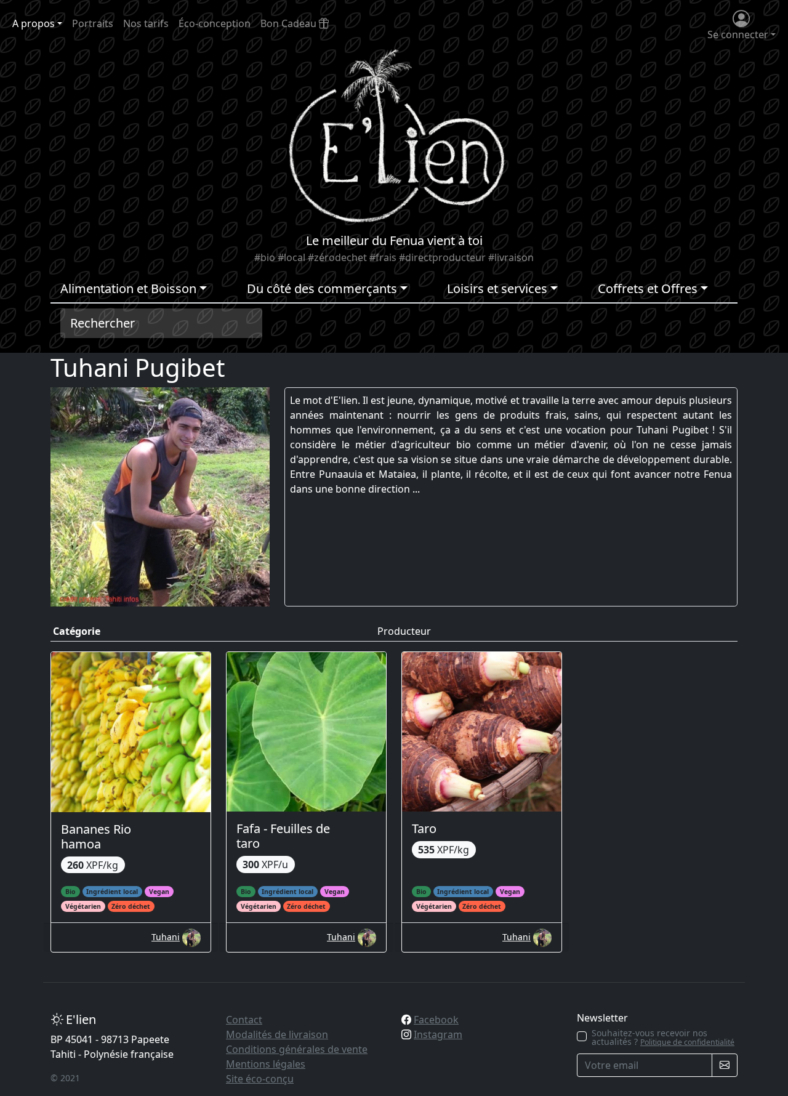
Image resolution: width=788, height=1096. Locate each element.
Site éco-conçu (260, 1079)
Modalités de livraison (277, 1034)
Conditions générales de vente (297, 1049)
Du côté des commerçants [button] (322, 288)
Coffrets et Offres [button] (648, 288)
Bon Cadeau (289, 23)
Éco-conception (215, 23)
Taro (424, 828)
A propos (33, 23)
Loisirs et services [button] (497, 288)
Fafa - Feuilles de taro (283, 836)
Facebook (436, 1019)
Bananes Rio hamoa (96, 836)
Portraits (92, 23)
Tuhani (165, 937)
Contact (244, 1019)
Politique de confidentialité (687, 1042)
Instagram (438, 1034)
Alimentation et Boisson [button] (128, 288)
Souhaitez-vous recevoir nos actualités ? (663, 1037)
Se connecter (737, 34)
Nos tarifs (146, 23)
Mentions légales (265, 1064)
